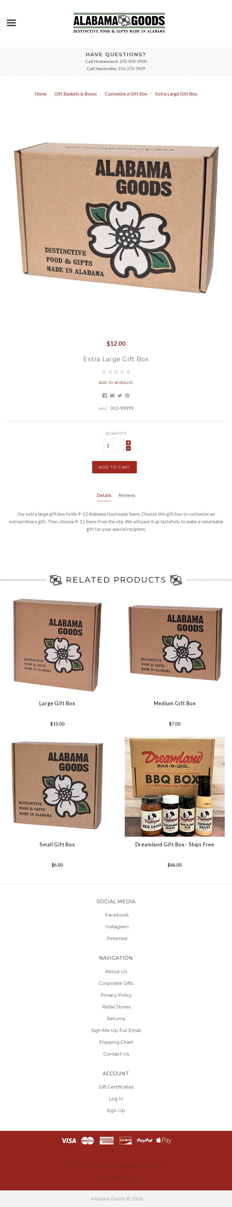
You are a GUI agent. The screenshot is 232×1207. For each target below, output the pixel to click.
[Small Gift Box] (57, 787)
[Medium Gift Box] (175, 645)
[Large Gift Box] (57, 645)
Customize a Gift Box (126, 93)
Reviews (126, 495)
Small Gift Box (57, 845)
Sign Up (116, 1110)
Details (104, 495)
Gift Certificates (116, 1087)
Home (41, 93)
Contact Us (116, 1053)
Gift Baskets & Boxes (75, 93)
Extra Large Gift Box (176, 93)
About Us (116, 971)
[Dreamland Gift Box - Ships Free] (175, 787)
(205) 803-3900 (116, 1177)
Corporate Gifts (116, 983)
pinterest (117, 938)
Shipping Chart (116, 1042)
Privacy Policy (116, 995)
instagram (117, 927)
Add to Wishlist (116, 382)
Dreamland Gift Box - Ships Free (174, 845)
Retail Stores (116, 1007)
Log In (116, 1099)
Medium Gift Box (174, 703)
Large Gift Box (57, 703)
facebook (117, 915)
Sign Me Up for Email (116, 1030)
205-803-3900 (133, 61)
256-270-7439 (131, 68)
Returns (116, 1018)
